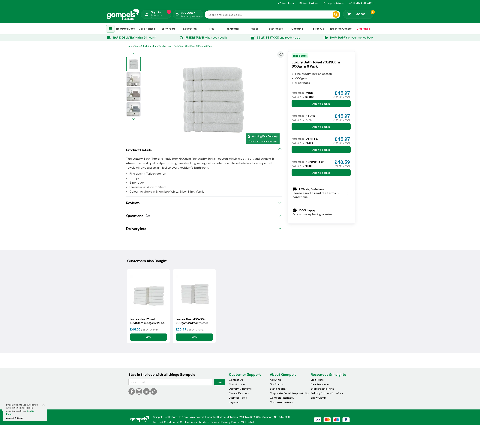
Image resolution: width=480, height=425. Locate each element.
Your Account (237, 384)
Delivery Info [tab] (136, 228)
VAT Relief (247, 422)
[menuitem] (110, 29)
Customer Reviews (281, 402)
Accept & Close (14, 418)
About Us (275, 379)
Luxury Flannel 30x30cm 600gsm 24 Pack (192, 321)
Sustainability (278, 388)
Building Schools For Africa (327, 393)
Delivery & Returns (240, 388)
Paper (254, 28)
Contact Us (236, 379)
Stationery (276, 28)
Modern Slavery (209, 422)
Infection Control (340, 28)
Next (219, 382)
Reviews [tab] (133, 202)
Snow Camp (318, 397)
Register (234, 402)
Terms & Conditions (165, 422)
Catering (297, 28)
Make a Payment (239, 393)
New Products (125, 28)
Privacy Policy (230, 422)
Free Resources (320, 384)
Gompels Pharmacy (282, 397)
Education (190, 28)
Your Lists (286, 3)
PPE (211, 28)
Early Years (168, 28)
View (148, 337)
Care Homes (147, 28)
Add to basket (321, 103)
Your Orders (308, 3)
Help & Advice (333, 3)
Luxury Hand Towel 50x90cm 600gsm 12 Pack (148, 321)
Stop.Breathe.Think (322, 388)
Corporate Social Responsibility (289, 393)
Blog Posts (317, 379)
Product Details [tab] (139, 150)
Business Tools (238, 397)
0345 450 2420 (361, 3)
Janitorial (232, 28)
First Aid (318, 28)
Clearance (363, 28)
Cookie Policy (188, 422)
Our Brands (277, 384)
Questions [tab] (134, 215)
